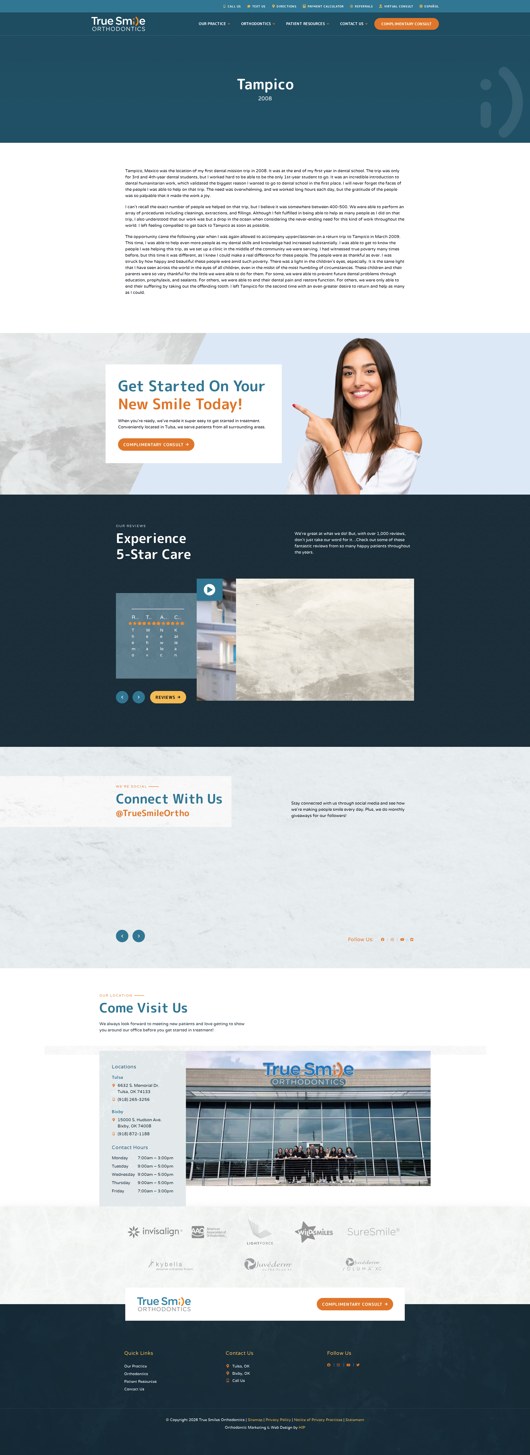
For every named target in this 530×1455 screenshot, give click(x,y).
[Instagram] (339, 1365)
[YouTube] (358, 1365)
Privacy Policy (278, 1419)
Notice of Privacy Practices (318, 1419)
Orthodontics (256, 23)
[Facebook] (329, 1365)
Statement (355, 1419)
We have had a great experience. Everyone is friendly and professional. (148, 642)
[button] (210, 591)
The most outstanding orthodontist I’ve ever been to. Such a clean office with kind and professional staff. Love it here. (134, 642)
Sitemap (256, 1419)
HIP (302, 1427)
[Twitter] (349, 1365)
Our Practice (212, 23)
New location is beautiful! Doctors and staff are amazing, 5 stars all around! (162, 642)
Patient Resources (305, 23)
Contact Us (352, 23)
